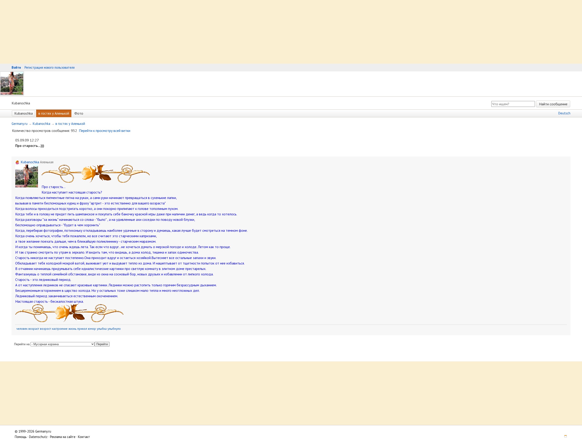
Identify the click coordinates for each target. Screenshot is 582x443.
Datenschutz (38, 437)
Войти (16, 67)
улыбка (102, 329)
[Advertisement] (136, 32)
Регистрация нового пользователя (50, 67)
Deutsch (564, 113)
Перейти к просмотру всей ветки (104, 130)
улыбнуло (114, 329)
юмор (92, 329)
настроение (60, 329)
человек (22, 329)
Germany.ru (20, 123)
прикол (82, 329)
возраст (33, 329)
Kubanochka (23, 113)
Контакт (84, 437)
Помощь (21, 437)
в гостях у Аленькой (53, 113)
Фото (78, 113)
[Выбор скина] (563, 437)
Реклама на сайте (62, 437)
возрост (45, 329)
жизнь (72, 329)
